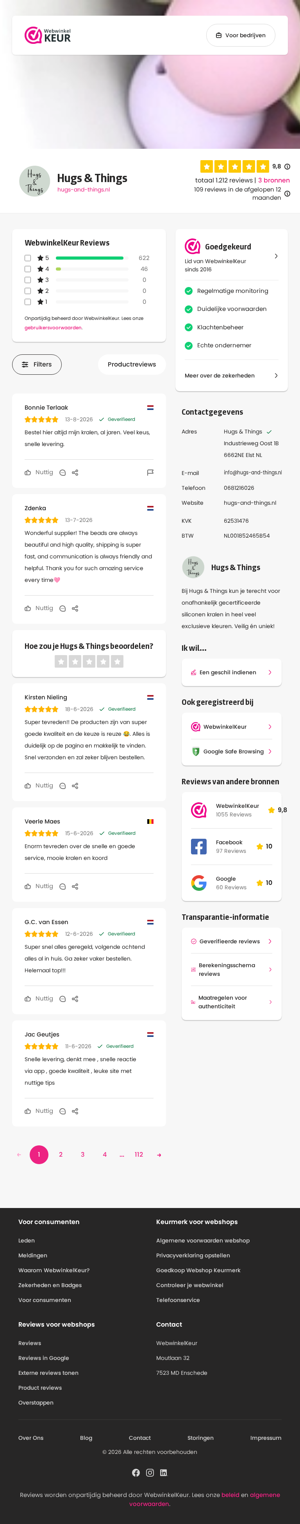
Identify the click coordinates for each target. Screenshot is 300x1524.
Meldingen (32, 1255)
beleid (230, 1495)
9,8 (281, 166)
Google (226, 879)
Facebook (229, 842)
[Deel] (75, 472)
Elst (250, 455)
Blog (86, 1438)
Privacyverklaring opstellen (193, 1255)
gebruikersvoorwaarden (53, 327)
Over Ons (30, 1438)
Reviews (29, 1343)
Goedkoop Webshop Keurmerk (198, 1270)
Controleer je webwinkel (189, 1285)
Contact (140, 1438)
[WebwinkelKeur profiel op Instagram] (150, 1472)
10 (269, 846)
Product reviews (40, 1388)
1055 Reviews (234, 814)
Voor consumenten (44, 1300)
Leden (26, 1240)
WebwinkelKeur (237, 806)
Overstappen (36, 1403)
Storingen (201, 1438)
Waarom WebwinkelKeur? (54, 1270)
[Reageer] (62, 472)
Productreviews (132, 364)
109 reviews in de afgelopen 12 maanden (237, 193)
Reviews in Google (43, 1358)
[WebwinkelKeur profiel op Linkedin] (164, 1472)
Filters (43, 364)
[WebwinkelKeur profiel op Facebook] (136, 1472)
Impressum (266, 1438)
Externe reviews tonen (48, 1373)
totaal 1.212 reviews (224, 180)
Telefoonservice (178, 1300)
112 (139, 1154)
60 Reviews (231, 887)
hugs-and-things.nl (83, 189)
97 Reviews (231, 851)
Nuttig (43, 472)
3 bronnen (274, 180)
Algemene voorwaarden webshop (203, 1240)
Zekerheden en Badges (50, 1285)
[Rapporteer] (150, 472)
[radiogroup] (234, 166)
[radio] (206, 166)
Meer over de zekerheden (220, 375)
